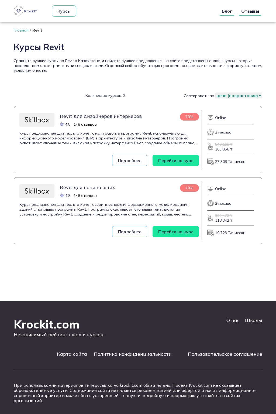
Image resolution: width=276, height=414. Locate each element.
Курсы (64, 11)
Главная (21, 30)
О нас (233, 320)
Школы (253, 320)
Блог (227, 11)
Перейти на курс (175, 160)
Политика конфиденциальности (133, 354)
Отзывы (250, 11)
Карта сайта (72, 354)
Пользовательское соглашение (225, 354)
